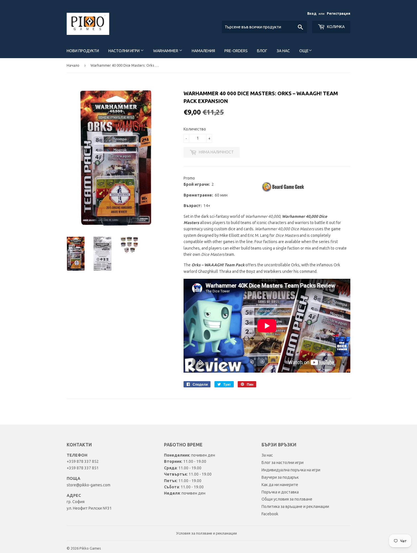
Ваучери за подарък (280, 477)
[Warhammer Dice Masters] (283, 191)
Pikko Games (90, 548)
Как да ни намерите (280, 484)
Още (304, 50)
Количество (195, 129)
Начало (73, 65)
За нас (283, 50)
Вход (311, 13)
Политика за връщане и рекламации (295, 506)
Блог (262, 50)
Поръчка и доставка (280, 492)
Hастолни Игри (124, 50)
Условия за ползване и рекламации (206, 533)
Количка (335, 26)
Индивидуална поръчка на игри (291, 470)
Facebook (270, 514)
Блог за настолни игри (283, 462)
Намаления (203, 50)
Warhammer (166, 50)
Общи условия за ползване (287, 499)
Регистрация (338, 13)
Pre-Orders (236, 50)
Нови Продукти (83, 50)
